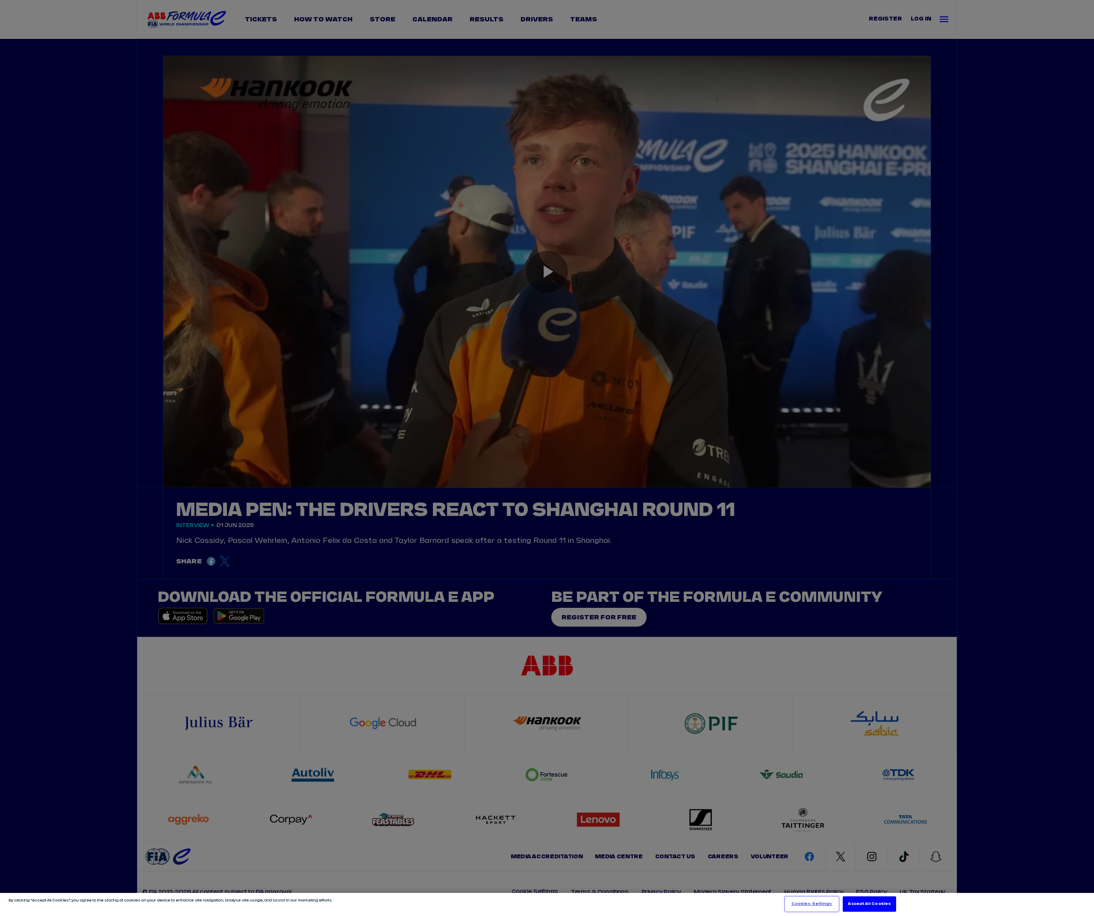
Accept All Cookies (869, 903)
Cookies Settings (811, 903)
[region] (547, 904)
